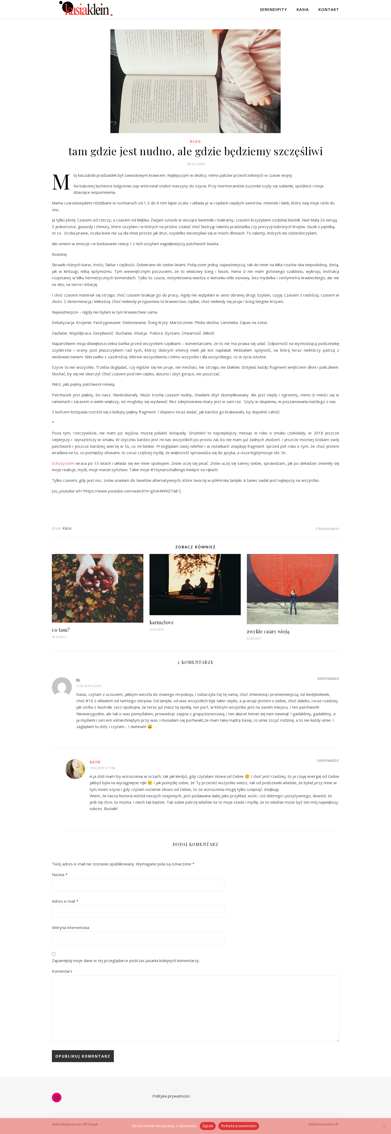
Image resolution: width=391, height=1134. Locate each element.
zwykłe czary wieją (268, 631)
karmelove (161, 622)
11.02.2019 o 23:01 (89, 686)
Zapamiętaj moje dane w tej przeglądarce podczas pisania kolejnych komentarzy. (126, 960)
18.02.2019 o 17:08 (102, 768)
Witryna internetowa (70, 927)
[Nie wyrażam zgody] (384, 1126)
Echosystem (63, 463)
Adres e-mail (65, 901)
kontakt (328, 9)
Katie (67, 528)
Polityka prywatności (171, 1096)
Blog (195, 141)
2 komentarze (327, 528)
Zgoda (207, 1126)
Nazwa (60, 874)
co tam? (61, 630)
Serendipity (273, 9)
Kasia (303, 9)
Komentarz (62, 971)
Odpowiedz (328, 678)
